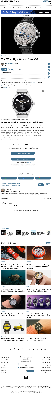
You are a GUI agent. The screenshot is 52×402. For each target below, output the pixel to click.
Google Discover (10, 178)
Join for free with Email (22, 159)
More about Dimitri (4, 198)
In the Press (3, 367)
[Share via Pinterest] (49, 50)
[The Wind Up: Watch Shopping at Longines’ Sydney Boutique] (39, 326)
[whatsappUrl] (29, 349)
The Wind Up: (10, 234)
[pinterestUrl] (45, 349)
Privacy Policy (28, 164)
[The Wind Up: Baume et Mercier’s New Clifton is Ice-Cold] (13, 302)
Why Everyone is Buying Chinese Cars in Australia (41, 233)
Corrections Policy (46, 359)
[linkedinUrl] (37, 349)
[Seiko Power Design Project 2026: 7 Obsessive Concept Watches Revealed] (39, 277)
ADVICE (23, 231)
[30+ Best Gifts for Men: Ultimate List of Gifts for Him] (48, 232)
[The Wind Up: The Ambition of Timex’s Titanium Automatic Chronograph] (3, 232)
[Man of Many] (26, 377)
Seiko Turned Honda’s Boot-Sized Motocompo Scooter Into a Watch (12, 339)
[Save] (16, 69)
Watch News (13, 7)
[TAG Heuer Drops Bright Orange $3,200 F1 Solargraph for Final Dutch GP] (39, 253)
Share (4, 69)
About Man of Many (47, 198)
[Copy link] (49, 52)
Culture (17, 4)
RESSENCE (18, 183)
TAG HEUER (7, 185)
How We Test (4, 372)
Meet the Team (4, 362)
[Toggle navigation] (50, 4)
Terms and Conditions (46, 367)
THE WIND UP (14, 185)
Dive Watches (21, 7)
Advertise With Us (5, 359)
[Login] (50, 1)
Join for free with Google (24, 153)
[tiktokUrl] (22, 349)
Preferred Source (44, 178)
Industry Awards (5, 365)
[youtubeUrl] (18, 349)
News (2, 4)
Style (9, 4)
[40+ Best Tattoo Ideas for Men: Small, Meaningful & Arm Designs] (18, 232)
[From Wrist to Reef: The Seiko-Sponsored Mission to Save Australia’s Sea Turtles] (13, 277)
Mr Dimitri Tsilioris (10, 63)
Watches (27, 15)
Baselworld (33, 82)
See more (48, 243)
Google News (27, 178)
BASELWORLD (4, 183)
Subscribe (46, 1)
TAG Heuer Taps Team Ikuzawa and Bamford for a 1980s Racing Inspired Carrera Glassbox (12, 266)
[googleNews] (33, 349)
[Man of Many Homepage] (13, 1)
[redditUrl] (41, 349)
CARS (38, 231)
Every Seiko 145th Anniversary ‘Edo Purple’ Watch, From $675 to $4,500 (38, 315)
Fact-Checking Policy (46, 362)
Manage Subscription (46, 370)
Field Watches (29, 7)
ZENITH (19, 185)
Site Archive (48, 372)
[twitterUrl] (10, 349)
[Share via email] (49, 77)
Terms (23, 164)
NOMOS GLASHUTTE (11, 183)
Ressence (3, 85)
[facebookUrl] (7, 349)
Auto (13, 4)
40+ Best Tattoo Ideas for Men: (26, 234)
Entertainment (23, 4)
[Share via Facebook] (49, 44)
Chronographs (38, 7)
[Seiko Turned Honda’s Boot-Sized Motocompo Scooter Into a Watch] (13, 326)
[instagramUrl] (14, 349)
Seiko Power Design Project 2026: (39, 290)
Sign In (29, 162)
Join (20, 205)
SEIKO (3, 185)
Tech (6, 4)
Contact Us (3, 370)
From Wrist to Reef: (13, 291)
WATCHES (9, 231)
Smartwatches (47, 7)
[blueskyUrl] (26, 349)
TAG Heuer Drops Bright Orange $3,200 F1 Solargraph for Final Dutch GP (38, 266)
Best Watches (5, 7)
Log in (15, 205)
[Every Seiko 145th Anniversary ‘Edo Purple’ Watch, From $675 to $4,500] (39, 302)
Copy (12, 69)
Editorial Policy (47, 357)
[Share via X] (49, 47)
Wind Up (38, 80)
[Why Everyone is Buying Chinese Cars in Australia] (33, 232)
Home (24, 15)
